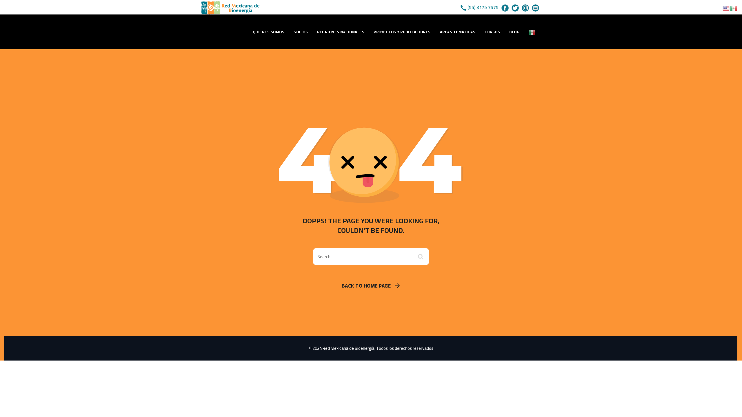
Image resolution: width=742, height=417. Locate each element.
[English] (726, 7)
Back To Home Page (366, 286)
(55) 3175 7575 (483, 7)
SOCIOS (301, 31)
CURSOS (492, 31)
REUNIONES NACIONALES (340, 31)
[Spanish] (532, 31)
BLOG (514, 31)
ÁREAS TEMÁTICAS (458, 31)
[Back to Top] (729, 407)
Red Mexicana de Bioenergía (348, 348)
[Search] (421, 256)
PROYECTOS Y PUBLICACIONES (402, 31)
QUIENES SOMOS (269, 31)
